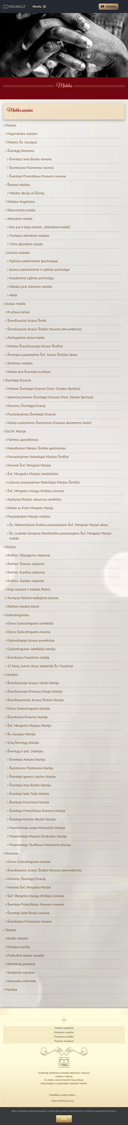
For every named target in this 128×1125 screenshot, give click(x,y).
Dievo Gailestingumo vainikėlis (30, 623)
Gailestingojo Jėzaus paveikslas (31, 640)
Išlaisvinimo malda (21, 210)
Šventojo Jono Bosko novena (30, 159)
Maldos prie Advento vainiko (30, 286)
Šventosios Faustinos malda (28, 657)
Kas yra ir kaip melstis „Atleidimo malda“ (40, 227)
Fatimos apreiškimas (22, 439)
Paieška (11, 989)
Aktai (13, 295)
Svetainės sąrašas (20, 972)
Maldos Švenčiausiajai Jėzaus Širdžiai (35, 346)
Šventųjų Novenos (20, 151)
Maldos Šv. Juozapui (22, 142)
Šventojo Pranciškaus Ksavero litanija (37, 810)
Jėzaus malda (15, 303)
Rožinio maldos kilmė (23, 606)
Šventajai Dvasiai (18, 380)
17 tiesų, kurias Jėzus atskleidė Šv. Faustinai (40, 666)
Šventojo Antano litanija (27, 759)
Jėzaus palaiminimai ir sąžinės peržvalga (39, 269)
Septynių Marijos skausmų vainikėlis (34, 499)
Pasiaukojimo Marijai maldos (28, 516)
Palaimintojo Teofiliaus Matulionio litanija (40, 845)
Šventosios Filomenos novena (31, 167)
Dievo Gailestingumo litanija (28, 708)
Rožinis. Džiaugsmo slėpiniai (28, 555)
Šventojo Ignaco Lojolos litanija (32, 776)
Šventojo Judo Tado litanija (29, 793)
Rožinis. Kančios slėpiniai (26, 572)
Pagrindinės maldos (22, 133)
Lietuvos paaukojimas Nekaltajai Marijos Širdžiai (43, 482)
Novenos (11, 853)
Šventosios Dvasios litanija (27, 717)
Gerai (64, 1118)
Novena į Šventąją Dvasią (26, 405)
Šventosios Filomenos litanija (31, 768)
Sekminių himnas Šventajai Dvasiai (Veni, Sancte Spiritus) (50, 397)
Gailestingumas (17, 615)
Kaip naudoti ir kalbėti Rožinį (28, 589)
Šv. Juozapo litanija (21, 734)
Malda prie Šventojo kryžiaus (28, 372)
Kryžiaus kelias (18, 312)
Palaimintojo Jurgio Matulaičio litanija (37, 828)
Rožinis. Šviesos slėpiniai (26, 564)
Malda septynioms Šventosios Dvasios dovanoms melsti (49, 423)
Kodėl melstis (17, 938)
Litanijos (11, 674)
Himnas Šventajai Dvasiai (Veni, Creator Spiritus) (43, 388)
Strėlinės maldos (20, 363)
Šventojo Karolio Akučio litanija (32, 819)
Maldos (10, 125)
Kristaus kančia (18, 947)
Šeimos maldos (18, 185)
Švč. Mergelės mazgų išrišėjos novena (35, 491)
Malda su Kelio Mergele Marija (30, 508)
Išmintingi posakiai (21, 964)
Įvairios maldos (18, 252)
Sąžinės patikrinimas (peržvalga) (33, 261)
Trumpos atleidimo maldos (29, 235)
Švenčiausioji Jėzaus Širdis (26, 320)
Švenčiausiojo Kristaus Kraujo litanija (34, 691)
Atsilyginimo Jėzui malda (25, 337)
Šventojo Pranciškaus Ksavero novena (37, 176)
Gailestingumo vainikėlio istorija (31, 649)
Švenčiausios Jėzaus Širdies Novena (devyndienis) (44, 329)
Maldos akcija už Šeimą (26, 193)
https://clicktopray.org (63, 1100)
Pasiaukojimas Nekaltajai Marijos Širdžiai (38, 457)
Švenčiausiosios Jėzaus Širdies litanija (35, 700)
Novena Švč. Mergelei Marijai (29, 465)
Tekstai (10, 930)
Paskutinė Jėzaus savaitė (25, 955)
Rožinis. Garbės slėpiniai (25, 581)
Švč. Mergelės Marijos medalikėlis (32, 474)
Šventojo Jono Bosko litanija (30, 785)
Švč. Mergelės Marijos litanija (29, 725)
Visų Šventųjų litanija (23, 742)
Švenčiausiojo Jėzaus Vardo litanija (33, 683)
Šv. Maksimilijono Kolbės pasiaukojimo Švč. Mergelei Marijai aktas (58, 525)
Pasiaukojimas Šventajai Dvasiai (31, 414)
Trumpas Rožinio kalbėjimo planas (32, 598)
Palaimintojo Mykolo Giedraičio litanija (38, 836)
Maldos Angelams (21, 201)
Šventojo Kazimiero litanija (29, 802)
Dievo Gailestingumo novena (28, 632)
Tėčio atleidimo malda (26, 244)
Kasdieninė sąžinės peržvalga (31, 278)
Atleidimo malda (19, 218)
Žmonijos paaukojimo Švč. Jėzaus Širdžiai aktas (42, 354)
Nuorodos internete (21, 981)
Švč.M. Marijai (15, 431)
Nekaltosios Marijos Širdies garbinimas (36, 448)
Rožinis (10, 547)
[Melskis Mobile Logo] (14, 6)
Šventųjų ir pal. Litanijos (25, 751)
